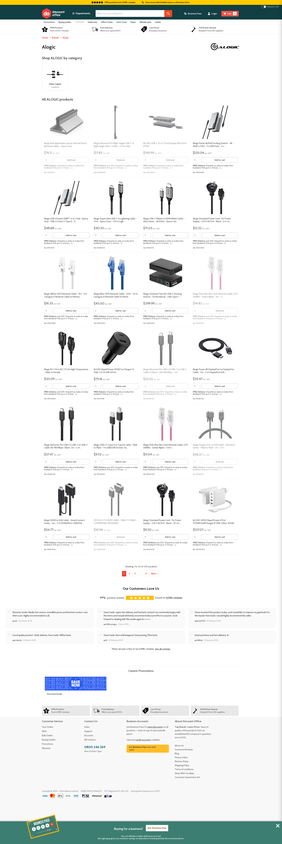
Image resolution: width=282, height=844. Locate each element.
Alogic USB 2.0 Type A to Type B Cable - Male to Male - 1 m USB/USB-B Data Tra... (115, 446)
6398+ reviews (174, 597)
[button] (81, 13)
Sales (87, 727)
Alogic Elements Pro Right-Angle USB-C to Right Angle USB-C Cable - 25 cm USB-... (114, 145)
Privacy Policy (181, 757)
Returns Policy (181, 761)
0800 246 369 (94, 747)
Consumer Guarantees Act (187, 777)
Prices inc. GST (273, 7)
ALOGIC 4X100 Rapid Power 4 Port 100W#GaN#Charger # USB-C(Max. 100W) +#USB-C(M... (213, 523)
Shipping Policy (182, 765)
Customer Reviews (184, 749)
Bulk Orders (47, 735)
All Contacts (90, 739)
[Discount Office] (53, 13)
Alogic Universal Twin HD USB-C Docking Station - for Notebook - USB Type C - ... (162, 295)
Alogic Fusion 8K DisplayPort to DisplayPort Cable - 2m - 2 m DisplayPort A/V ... (213, 371)
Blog (177, 753)
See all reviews (162, 649)
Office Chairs (107, 22)
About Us (179, 745)
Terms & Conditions (184, 769)
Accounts (88, 735)
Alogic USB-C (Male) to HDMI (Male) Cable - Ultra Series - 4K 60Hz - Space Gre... (164, 220)
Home (45, 37)
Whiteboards (145, 22)
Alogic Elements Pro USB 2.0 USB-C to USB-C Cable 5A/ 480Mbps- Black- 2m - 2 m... (66, 446)
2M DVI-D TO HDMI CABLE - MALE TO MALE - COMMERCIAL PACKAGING (115, 521)
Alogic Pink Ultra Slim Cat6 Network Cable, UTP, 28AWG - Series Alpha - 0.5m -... (165, 446)
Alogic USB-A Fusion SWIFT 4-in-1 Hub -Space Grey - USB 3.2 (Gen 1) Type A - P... (66, 220)
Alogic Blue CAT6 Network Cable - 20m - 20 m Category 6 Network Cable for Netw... (116, 295)
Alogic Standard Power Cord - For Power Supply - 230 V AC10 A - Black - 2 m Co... (212, 220)
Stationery (92, 22)
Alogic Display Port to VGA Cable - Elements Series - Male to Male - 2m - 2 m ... (214, 446)
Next (154, 573)
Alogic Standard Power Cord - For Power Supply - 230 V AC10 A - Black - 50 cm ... (162, 521)
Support (88, 731)
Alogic (65, 37)
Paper (133, 22)
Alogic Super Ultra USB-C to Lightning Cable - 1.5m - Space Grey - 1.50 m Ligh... (115, 220)
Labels (158, 22)
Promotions (49, 22)
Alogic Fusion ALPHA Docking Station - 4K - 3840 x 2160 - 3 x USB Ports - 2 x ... (213, 145)
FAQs (44, 731)
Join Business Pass (157, 828)
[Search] (168, 13)
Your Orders (47, 727)
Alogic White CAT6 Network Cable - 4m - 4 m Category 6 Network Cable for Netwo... (65, 295)
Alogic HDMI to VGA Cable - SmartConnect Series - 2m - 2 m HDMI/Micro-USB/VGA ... (64, 521)
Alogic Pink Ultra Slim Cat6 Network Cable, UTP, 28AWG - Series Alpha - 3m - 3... (215, 295)
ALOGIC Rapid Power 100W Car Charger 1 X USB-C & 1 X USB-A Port (114, 371)
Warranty (46, 748)
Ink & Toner (122, 22)
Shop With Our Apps (184, 773)
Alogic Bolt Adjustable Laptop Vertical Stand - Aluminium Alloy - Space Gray (66, 145)
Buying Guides (65, 22)
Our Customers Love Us (141, 588)
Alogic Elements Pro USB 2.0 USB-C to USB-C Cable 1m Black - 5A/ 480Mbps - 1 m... (165, 371)
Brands (55, 37)
